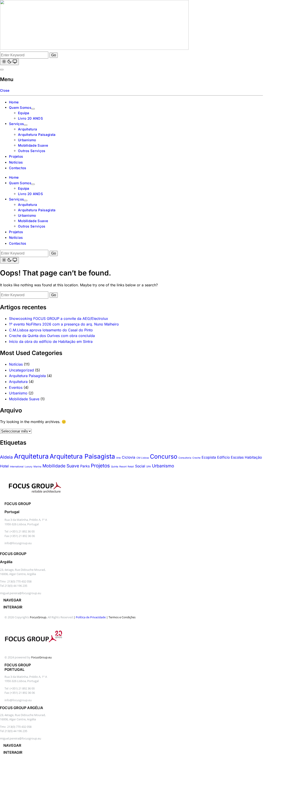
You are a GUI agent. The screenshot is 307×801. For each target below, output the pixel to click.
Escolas (237, 457)
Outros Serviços (31, 151)
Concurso (163, 456)
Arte (118, 457)
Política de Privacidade (91, 617)
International (17, 466)
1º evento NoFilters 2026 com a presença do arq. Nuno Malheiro (64, 324)
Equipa (23, 113)
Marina (37, 466)
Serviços (16, 124)
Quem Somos (20, 107)
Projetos (16, 156)
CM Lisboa (142, 457)
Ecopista (209, 457)
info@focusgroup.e (17, 700)
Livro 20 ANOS (30, 118)
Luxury (28, 466)
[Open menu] (2, 69)
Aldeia (6, 457)
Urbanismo (27, 140)
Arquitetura (27, 129)
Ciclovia (128, 457)
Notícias (16, 162)
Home (14, 102)
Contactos (17, 168)
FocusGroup (38, 617)
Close (5, 90)
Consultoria (184, 457)
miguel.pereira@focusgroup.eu (20, 593)
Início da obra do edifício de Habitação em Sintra (51, 341)
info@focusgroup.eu (18, 543)
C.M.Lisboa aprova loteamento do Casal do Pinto (51, 330)
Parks (85, 466)
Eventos (15, 387)
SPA (148, 466)
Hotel (4, 466)
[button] (13, 600)
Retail (131, 466)
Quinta (114, 466)
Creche (196, 457)
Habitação (253, 457)
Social (140, 466)
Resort (123, 466)
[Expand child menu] (33, 108)
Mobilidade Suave (33, 145)
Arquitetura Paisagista (37, 134)
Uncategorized (21, 370)
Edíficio (223, 457)
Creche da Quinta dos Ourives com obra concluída (52, 335)
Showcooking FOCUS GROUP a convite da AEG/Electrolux (58, 318)
